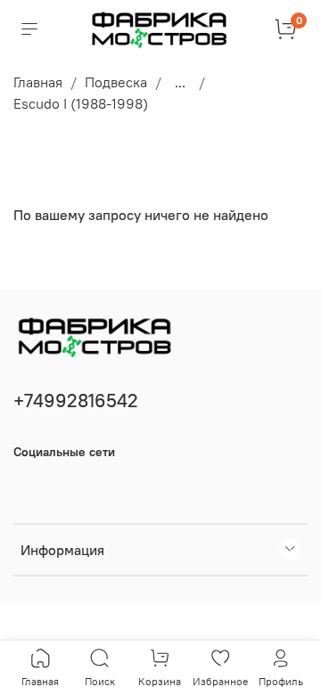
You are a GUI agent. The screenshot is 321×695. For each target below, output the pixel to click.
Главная (37, 82)
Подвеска (116, 82)
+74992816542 (75, 400)
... (180, 82)
